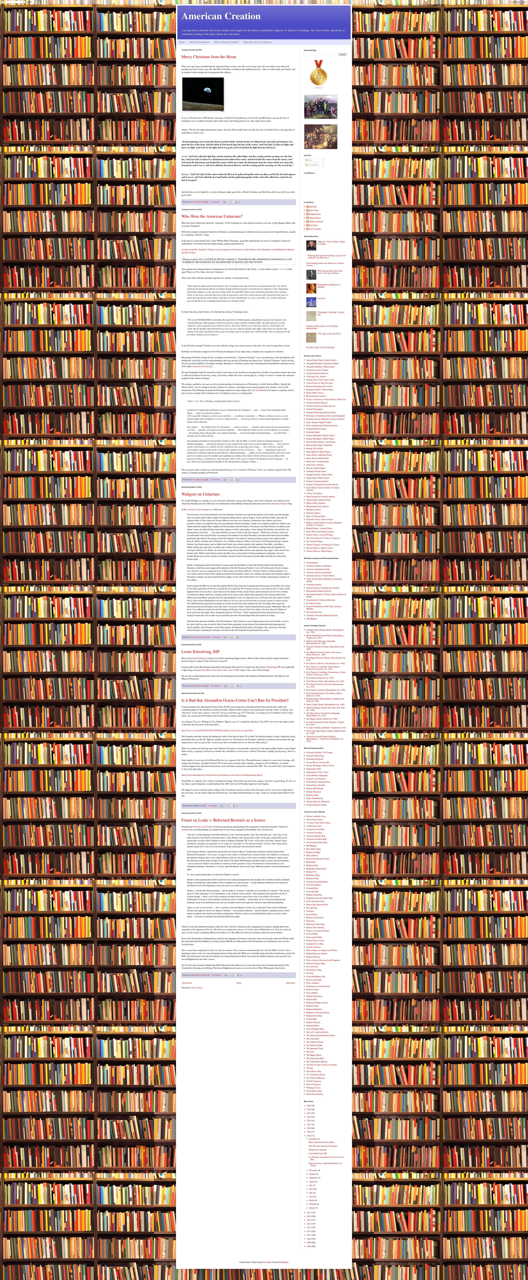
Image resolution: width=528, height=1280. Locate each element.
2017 (309, 1212)
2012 (309, 1231)
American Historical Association (319, 572)
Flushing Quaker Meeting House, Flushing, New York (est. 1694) (325, 699)
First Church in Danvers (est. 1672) (320, 677)
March (312, 1200)
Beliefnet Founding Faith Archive (319, 386)
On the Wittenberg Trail (315, 976)
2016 (309, 1216)
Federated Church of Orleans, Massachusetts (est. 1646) (325, 647)
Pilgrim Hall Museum (314, 788)
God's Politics (311, 914)
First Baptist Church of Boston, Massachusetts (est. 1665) (326, 658)
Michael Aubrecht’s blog (315, 816)
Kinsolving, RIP (274, 666)
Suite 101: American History (317, 1032)
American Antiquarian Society (318, 569)
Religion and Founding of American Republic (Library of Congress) (324, 523)
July (311, 1185)
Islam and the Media (314, 937)
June (311, 1189)
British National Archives (316, 396)
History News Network (315, 927)
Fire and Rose (311, 907)
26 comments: (217, 975)
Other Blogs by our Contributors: (257, 42)
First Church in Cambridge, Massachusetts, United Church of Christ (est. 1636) (325, 673)
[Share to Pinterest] (239, 202)
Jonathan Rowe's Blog (314, 943)
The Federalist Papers (314, 541)
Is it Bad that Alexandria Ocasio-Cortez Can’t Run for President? (235, 700)
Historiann (310, 920)
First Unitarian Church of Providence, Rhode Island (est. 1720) (323, 694)
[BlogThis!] (231, 202)
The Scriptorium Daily (315, 1058)
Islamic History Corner (315, 940)
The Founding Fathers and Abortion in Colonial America (325, 264)
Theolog (309, 1068)
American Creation (221, 16)
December (313, 1138)
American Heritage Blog (315, 836)
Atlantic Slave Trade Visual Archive (320, 379)
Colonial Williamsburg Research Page (321, 412)
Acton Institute (312, 562)
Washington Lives (313, 1087)
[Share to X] (233, 202)
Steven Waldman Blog (315, 1029)
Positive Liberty (312, 989)
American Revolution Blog (316, 842)
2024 (309, 1113)
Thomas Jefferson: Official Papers (319, 551)
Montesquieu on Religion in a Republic (329, 285)
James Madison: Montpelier (317, 775)
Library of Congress (314, 493)
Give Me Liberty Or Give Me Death (320, 347)
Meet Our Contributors (199, 42)
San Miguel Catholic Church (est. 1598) (321, 718)
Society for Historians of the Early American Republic (323, 607)
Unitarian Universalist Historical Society (322, 615)
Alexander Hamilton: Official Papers (320, 366)
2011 (309, 1235)
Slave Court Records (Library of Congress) (323, 538)
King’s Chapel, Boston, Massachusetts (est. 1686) (325, 704)
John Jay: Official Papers (315, 468)
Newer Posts (187, 983)
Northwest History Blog (315, 963)
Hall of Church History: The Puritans (320, 442)
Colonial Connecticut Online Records (320, 406)
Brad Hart (313, 207)
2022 (309, 1120)
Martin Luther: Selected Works (318, 500)
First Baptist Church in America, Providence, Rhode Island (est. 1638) (324, 653)
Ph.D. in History (312, 983)
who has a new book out (204, 826)
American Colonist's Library (317, 370)
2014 (309, 1223)
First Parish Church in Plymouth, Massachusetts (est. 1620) (324, 685)
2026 (309, 1105)
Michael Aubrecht (316, 221)
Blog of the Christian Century (317, 858)
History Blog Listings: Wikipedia (319, 445)
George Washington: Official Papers (320, 438)
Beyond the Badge (313, 852)
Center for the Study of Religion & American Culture (324, 580)
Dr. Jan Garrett (259, 390)
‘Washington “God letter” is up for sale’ (331, 313)
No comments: (216, 686)
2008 (309, 1246)
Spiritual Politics (312, 1025)
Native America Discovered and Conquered (323, 960)
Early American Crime (315, 901)
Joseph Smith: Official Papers (317, 478)
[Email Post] (224, 202)
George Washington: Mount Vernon (320, 765)
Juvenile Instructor (313, 947)
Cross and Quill (312, 891)
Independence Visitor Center (317, 772)
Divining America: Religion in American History (325, 419)
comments (191, 509)
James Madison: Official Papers (318, 451)
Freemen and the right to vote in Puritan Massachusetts (322, 327)
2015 (309, 1220)
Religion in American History (317, 1012)
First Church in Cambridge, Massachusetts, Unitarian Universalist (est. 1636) (323, 667)
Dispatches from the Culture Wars (319, 898)
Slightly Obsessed (313, 1022)
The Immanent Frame (314, 1048)
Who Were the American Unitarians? (212, 216)
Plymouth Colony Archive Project (319, 519)
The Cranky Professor (314, 1042)
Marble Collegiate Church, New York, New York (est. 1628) (325, 708)
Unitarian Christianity (201, 366)
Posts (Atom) (197, 987)
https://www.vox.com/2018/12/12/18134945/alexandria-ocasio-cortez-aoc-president (217, 730)
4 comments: (215, 202)
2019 (309, 1131)
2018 (309, 1135)
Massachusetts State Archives (317, 506)
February (313, 1204)
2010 (309, 1238)
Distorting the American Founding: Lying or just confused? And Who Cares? (327, 256)
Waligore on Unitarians (201, 494)
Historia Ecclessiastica (315, 917)
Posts (309, 160)
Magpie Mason (315, 218)
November (313, 1170)
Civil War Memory (313, 884)
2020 (309, 1128)
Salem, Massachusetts (314, 798)
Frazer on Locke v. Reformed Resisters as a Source (223, 820)
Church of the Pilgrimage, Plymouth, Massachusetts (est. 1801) (320, 642)
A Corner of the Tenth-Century (318, 822)
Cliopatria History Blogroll (316, 402)
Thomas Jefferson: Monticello (317, 801)
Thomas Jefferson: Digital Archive (319, 548)
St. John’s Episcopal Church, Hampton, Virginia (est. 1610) (325, 723)
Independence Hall (313, 768)
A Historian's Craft (313, 826)
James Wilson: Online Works (317, 458)
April (311, 1196)
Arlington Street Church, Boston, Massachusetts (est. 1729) (324, 631)
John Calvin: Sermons (314, 464)
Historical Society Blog (315, 924)
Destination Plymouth (314, 759)
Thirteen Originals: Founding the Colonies (322, 544)
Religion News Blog (314, 1015)
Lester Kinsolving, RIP (201, 651)
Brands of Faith (312, 878)
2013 (309, 1227)
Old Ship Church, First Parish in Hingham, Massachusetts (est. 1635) (323, 714)
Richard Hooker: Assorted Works (319, 528)
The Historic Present (314, 1045)
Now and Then (312, 966)
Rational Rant (311, 999)
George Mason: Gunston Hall (317, 762)
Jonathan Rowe (315, 214)
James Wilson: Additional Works (319, 455)
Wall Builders (311, 618)
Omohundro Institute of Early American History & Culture (326, 595)
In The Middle (312, 934)
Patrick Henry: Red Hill (315, 785)
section (199, 509)
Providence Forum (313, 603)
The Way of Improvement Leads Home (321, 1064)
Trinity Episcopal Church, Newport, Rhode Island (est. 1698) (325, 732)
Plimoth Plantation (313, 791)
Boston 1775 (311, 871)
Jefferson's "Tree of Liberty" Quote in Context (331, 242)
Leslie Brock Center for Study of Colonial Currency (322, 488)
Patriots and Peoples (314, 979)
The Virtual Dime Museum (316, 1061)
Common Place (312, 888)
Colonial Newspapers (314, 409)
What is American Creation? (226, 42)
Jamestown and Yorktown (316, 778)
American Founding (314, 832)
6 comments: (216, 637)
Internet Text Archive (314, 448)
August (312, 1181)
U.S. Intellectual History (315, 1074)
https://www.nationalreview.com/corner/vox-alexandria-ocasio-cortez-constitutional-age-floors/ (222, 775)
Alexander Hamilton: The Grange (319, 752)
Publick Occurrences (314, 996)
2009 (309, 1242)
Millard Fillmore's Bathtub (316, 953)
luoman (268, 1262)
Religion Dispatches (314, 1009)
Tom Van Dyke (315, 229)
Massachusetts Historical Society (319, 591)
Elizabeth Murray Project (316, 428)
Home (182, 42)
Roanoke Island (312, 795)
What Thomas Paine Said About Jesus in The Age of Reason (330, 272)
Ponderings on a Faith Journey (318, 986)
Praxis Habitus (312, 993)
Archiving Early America (316, 376)
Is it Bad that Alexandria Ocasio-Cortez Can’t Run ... (326, 1158)
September (313, 1177)
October (312, 1174)
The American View (314, 612)
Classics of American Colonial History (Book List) (326, 399)
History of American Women (317, 930)
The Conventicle (312, 1038)
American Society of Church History (320, 575)
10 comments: (215, 479)
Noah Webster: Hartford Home (318, 782)
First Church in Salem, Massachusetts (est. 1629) (325, 681)
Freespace (310, 911)
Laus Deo (321, 298)
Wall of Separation (313, 1084)
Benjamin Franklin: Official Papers (319, 389)
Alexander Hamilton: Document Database (322, 363)
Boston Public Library (315, 392)
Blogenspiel (310, 862)
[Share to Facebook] (236, 202)
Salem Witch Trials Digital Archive (320, 531)
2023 (309, 1116)
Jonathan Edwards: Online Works (319, 474)
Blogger (285, 1262)
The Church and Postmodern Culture (320, 1035)
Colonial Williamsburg (315, 755)
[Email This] (228, 202)
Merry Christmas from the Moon (209, 56)
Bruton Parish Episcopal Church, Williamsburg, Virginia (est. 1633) (325, 636)
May (311, 1192)
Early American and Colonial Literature (321, 425)
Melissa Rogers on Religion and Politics (321, 950)
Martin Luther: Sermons (315, 503)
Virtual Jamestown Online (316, 804)
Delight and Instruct (314, 894)
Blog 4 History (312, 855)
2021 (309, 1124)
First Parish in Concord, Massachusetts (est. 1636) (325, 690)
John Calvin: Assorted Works (317, 461)
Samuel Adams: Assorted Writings (319, 534)
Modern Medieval (313, 956)
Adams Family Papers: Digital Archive (321, 360)
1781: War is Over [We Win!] (329, 333)
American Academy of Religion (318, 565)
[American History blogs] (319, 89)
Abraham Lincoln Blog (315, 829)
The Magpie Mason (313, 1055)
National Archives (313, 513)
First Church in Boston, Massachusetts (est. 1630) (325, 663)
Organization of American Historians (320, 600)
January (312, 1207)
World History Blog (314, 1091)
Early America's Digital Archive (319, 422)
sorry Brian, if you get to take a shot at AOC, (221, 670)
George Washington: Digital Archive (320, 435)
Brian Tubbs (314, 210)
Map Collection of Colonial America (320, 496)
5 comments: (213, 805)
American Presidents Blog (316, 839)
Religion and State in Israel (317, 1002)
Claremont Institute (313, 584)
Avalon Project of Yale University (319, 383)
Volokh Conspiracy (313, 1081)
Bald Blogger (311, 845)
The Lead (310, 1051)
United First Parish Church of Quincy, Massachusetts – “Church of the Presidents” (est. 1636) (325, 738)
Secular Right (311, 1019)
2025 (309, 1109)
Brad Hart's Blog (312, 875)
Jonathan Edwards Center (316, 471)
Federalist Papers (313, 432)
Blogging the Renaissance (316, 868)
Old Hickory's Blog (313, 970)
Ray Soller (313, 225)
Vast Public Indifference (315, 1078)
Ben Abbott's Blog (313, 849)
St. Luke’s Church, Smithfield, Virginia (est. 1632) (326, 727)
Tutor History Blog (313, 1071)
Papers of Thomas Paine (315, 516)
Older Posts (290, 983)
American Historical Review (317, 373)
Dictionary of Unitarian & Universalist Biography (325, 415)
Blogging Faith (312, 865)
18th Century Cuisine (314, 819)
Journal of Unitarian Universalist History (322, 484)
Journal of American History (317, 481)
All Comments (313, 164)
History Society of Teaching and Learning (322, 587)
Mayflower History (313, 509)
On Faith (309, 973)
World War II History (314, 1094)
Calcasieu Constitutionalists (317, 881)
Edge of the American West (317, 904)
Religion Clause (312, 1006)
